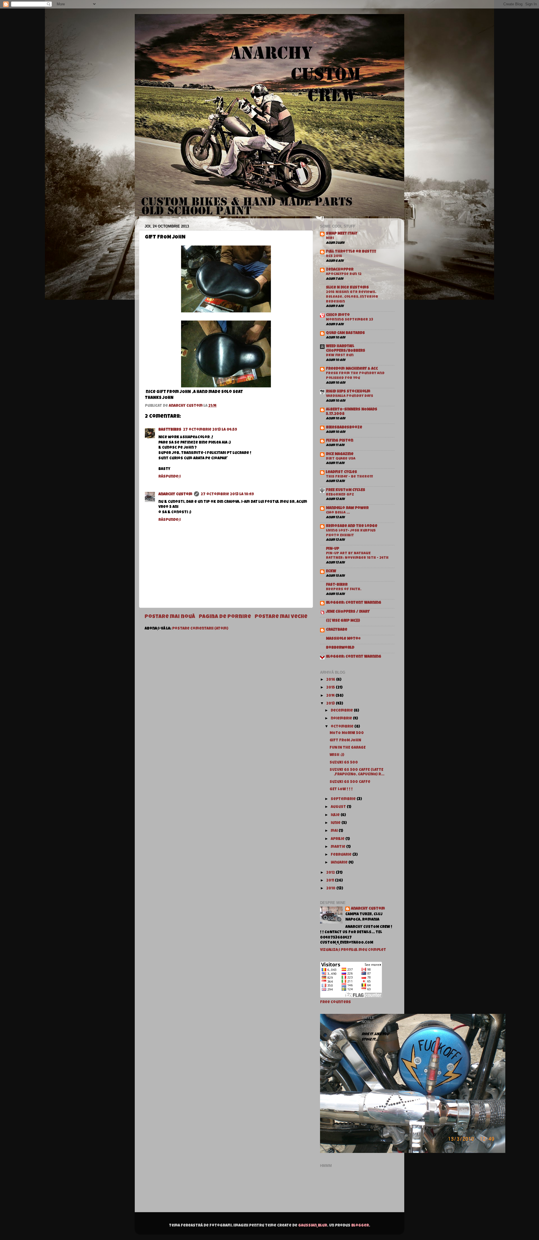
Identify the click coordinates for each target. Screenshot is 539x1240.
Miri (330, 238)
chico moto (338, 315)
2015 (331, 688)
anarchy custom (175, 494)
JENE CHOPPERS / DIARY (348, 612)
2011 (330, 881)
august (339, 807)
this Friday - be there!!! (349, 477)
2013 (331, 704)
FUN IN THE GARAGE (348, 748)
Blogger (360, 1226)
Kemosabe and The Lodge (351, 526)
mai (335, 831)
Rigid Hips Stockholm (348, 392)
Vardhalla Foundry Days (349, 396)
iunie (336, 823)
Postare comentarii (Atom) (200, 629)
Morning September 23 (349, 320)
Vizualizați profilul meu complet (353, 950)
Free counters (335, 1002)
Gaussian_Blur (312, 1226)
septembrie (344, 799)
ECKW (331, 571)
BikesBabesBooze (344, 428)
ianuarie (339, 863)
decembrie (342, 711)
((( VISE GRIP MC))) (343, 621)
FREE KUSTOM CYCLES (345, 490)
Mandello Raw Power (347, 508)
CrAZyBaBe (336, 630)
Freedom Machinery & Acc (352, 369)
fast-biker (337, 585)
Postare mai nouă (170, 617)
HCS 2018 (334, 256)
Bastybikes (169, 430)
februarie (341, 855)
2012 (331, 873)
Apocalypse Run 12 (344, 274)
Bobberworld (340, 648)
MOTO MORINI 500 (347, 733)
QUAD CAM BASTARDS (345, 333)
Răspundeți (169, 477)
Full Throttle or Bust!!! (351, 252)
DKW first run (340, 355)
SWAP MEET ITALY (341, 234)
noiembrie (342, 719)
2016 (331, 680)
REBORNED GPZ (340, 495)
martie (338, 847)
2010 (331, 889)
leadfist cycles (341, 472)
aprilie (338, 839)
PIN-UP (332, 549)
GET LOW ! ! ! (341, 789)
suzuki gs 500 (344, 763)
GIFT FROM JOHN (345, 740)
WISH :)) (337, 755)
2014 (330, 696)
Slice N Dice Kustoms (347, 288)
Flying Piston (339, 441)
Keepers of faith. (343, 589)
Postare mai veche (281, 617)
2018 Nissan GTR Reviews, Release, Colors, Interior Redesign (352, 296)
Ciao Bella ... (338, 513)
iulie (336, 815)
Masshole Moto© (343, 639)
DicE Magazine (339, 454)
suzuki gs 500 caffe (350, 782)
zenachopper (339, 270)
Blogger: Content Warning (353, 603)
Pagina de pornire (225, 617)
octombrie (342, 727)
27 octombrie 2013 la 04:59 (210, 430)
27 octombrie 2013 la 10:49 (227, 494)
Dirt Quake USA (340, 459)
